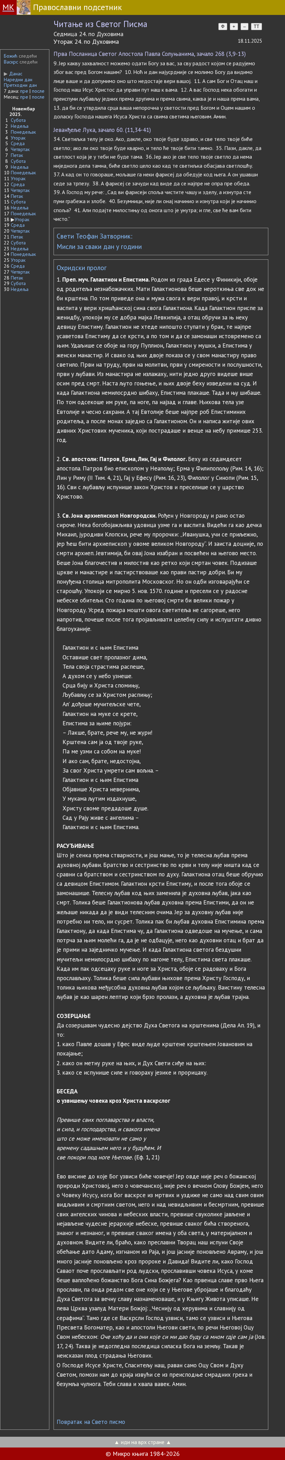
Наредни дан (18, 79)
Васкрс (11, 62)
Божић (10, 56)
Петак (17, 155)
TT (256, 26)
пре (24, 91)
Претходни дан (20, 85)
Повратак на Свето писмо (91, 1422)
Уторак (18, 138)
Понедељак (23, 132)
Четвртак (20, 149)
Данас (13, 73)
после (38, 91)
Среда (18, 143)
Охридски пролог (82, 268)
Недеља (19, 126)
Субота (18, 120)
